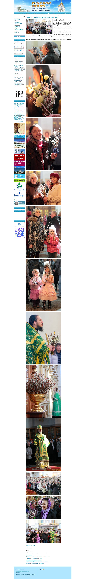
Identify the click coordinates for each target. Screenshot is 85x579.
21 (20, 49)
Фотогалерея (17, 26)
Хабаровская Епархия (20, 569)
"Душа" (20, 103)
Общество (34, 13)
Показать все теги (19, 121)
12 (17, 47)
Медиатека (17, 28)
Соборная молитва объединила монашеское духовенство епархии (37, 556)
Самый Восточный (18, 17)
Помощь (64, 13)
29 (21, 50)
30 (23, 50)
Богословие (16, 117)
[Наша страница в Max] (19, 237)
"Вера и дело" (16, 103)
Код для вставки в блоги (30, 551)
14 (20, 47)
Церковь (27, 13)
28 (20, 50)
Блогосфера (17, 25)
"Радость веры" (20, 107)
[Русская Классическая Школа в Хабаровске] (19, 205)
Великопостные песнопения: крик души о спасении (35, 563)
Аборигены (22, 108)
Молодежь (48, 13)
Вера (23, 118)
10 (14, 47)
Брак (19, 117)
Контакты (17, 32)
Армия (20, 114)
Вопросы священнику (19, 29)
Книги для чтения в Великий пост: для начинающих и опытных (37, 561)
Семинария (17, 22)
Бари (22, 114)
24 (14, 50)
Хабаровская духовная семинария (22, 571)
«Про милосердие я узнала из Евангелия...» (34, 558)
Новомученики (56, 13)
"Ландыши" (18, 104)
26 (17, 50)
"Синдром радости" (17, 108)
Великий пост (20, 118)
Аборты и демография (18, 109)
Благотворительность (17, 116)
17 (14, 49)
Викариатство (16, 119)
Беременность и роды (17, 115)
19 (17, 49)
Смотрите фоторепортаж (30, 545)
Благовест (23, 115)
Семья (41, 13)
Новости (20, 13)
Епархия (17, 20)
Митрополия (17, 19)
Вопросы (20, 119)
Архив (16, 30)
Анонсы (16, 114)
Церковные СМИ (18, 23)
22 (21, 49)
